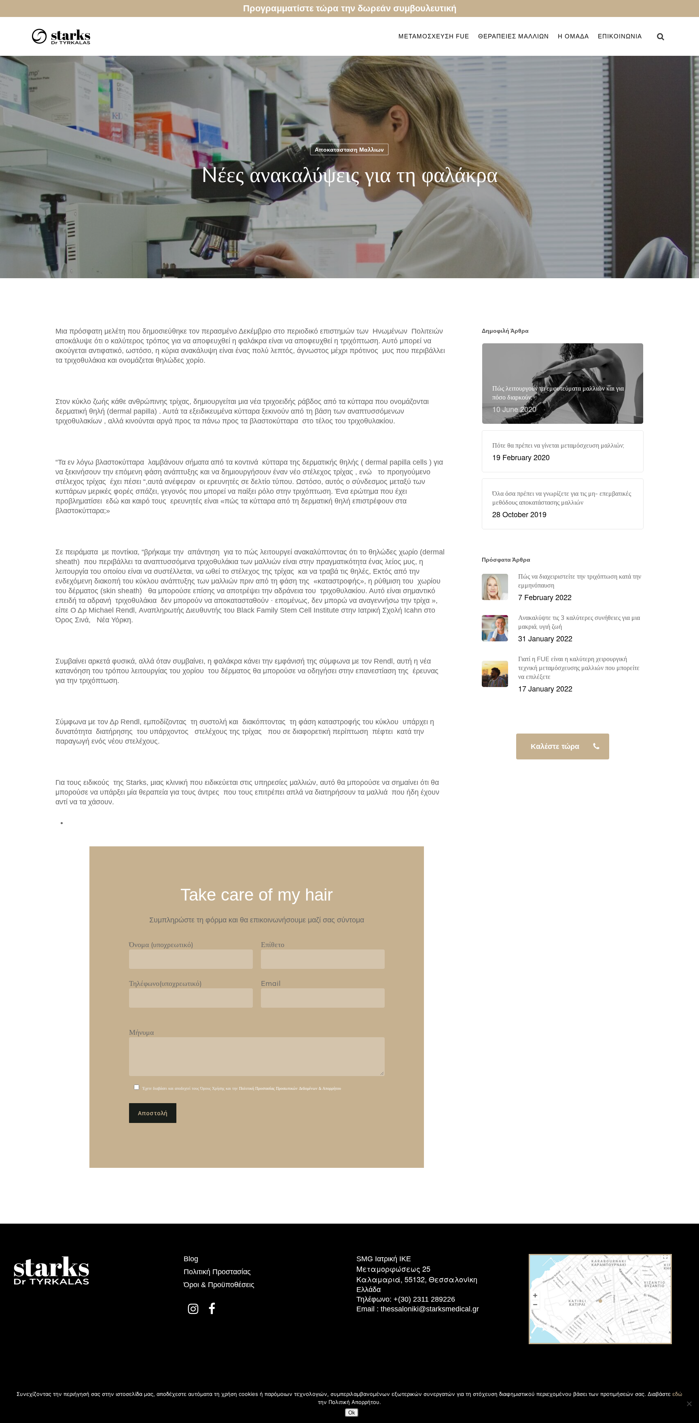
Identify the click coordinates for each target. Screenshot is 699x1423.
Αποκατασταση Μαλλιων (349, 149)
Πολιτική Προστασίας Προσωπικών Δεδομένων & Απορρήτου (290, 1088)
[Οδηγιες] (600, 1348)
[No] (689, 1404)
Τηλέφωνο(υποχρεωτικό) (165, 983)
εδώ (677, 1394)
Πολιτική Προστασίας (217, 1272)
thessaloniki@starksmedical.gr (430, 1309)
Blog (191, 1259)
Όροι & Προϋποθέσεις (219, 1285)
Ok (351, 1413)
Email (271, 983)
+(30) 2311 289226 (424, 1299)
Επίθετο (272, 944)
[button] (562, 746)
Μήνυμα (141, 1032)
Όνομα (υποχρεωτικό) (161, 944)
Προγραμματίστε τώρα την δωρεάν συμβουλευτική (349, 8)
